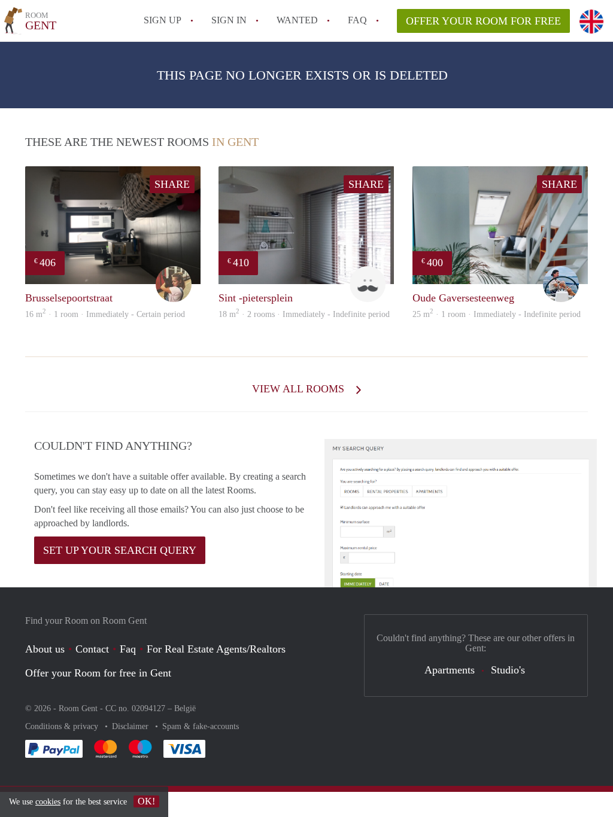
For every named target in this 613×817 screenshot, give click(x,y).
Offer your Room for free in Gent (98, 673)
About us (45, 649)
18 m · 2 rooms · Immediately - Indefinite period (304, 314)
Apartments (449, 670)
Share (172, 184)
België (185, 708)
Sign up (162, 20)
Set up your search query (119, 550)
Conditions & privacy (63, 726)
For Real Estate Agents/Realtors (216, 649)
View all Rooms (299, 389)
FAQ (357, 20)
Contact (92, 649)
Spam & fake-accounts (200, 726)
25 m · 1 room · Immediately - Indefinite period (496, 314)
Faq (128, 649)
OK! (146, 801)
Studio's (508, 670)
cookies (47, 801)
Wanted (297, 20)
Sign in (229, 20)
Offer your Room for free (483, 21)
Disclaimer (131, 726)
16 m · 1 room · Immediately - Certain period (105, 314)
